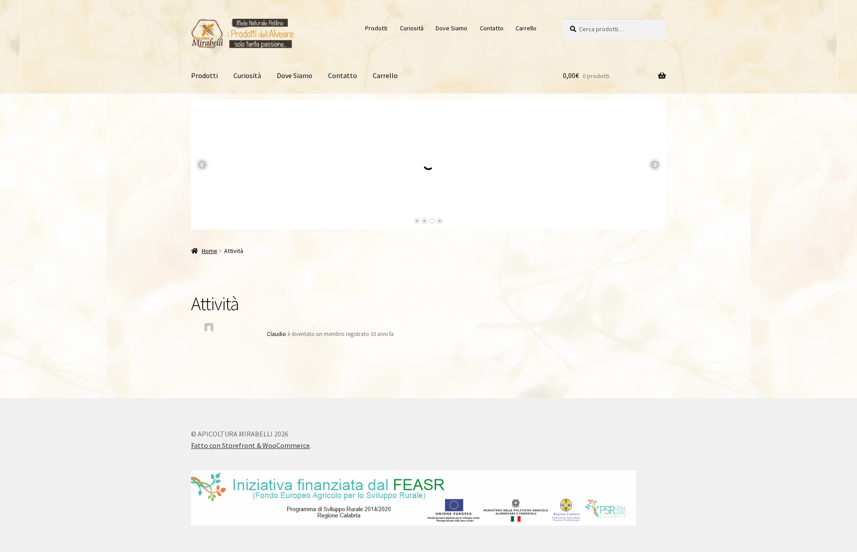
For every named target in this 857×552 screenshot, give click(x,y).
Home (209, 251)
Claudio (276, 333)
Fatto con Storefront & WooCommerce (250, 445)
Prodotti (376, 28)
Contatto (491, 28)
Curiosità (412, 28)
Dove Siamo (451, 28)
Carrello (526, 28)
